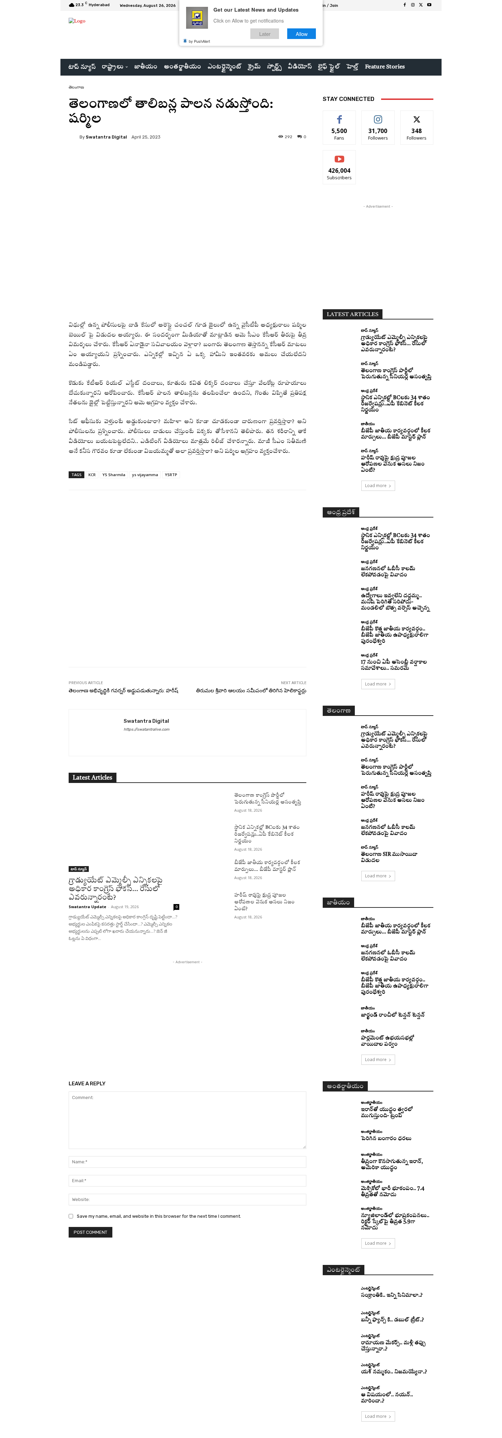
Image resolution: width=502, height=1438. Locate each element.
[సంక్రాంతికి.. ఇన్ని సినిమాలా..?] (339, 1292)
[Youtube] (429, 5)
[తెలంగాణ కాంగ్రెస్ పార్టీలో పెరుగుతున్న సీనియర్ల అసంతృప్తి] (212, 803)
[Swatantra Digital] (74, 136)
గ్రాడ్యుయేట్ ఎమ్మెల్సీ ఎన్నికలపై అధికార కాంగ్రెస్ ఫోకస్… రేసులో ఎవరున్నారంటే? (116, 889)
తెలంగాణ (76, 87)
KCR (92, 474)
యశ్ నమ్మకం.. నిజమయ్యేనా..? (394, 1372)
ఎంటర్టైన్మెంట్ (370, 1288)
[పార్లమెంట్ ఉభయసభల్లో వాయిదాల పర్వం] (339, 1037)
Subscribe (339, 155)
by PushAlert (199, 41)
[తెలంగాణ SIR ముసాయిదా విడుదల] (339, 853)
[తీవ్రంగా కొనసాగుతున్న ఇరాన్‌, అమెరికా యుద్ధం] (339, 1160)
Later (264, 33)
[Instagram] (413, 5)
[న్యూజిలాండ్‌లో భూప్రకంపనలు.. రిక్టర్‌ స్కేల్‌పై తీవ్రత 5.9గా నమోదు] (339, 1214)
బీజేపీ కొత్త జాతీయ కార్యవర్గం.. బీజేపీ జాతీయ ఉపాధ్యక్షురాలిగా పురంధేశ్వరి (394, 635)
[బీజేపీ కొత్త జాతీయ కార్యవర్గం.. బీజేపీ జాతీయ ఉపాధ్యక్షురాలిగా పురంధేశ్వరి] (339, 628)
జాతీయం (368, 424)
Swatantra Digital (106, 137)
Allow (302, 33)
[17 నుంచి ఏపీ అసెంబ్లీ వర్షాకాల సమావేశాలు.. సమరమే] (339, 661)
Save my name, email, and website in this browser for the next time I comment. (159, 1216)
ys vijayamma (145, 474)
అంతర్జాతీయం (371, 1102)
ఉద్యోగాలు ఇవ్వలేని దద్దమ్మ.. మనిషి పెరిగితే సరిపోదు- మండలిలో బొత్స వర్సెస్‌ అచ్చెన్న (395, 602)
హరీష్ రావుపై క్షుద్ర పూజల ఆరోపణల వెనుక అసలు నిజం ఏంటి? (264, 902)
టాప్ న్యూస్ (79, 868)
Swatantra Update (87, 906)
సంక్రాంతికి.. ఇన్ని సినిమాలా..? (391, 1295)
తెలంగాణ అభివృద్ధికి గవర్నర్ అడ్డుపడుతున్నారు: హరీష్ (123, 691)
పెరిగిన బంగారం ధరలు (386, 1138)
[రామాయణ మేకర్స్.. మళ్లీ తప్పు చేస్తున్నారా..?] (339, 1342)
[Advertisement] (187, 595)
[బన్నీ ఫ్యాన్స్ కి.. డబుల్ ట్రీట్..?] (339, 1317)
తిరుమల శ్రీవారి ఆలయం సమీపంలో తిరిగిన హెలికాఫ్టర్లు (251, 691)
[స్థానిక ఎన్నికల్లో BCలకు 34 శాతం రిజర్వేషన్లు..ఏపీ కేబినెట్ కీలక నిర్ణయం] (212, 835)
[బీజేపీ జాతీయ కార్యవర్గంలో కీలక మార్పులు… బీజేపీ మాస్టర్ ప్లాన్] (212, 871)
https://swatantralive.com (146, 729)
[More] (244, 160)
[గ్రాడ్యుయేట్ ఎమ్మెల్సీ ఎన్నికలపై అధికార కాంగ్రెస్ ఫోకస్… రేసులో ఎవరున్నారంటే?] (124, 832)
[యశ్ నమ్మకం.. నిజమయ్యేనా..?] (339, 1369)
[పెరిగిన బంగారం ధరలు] (339, 1135)
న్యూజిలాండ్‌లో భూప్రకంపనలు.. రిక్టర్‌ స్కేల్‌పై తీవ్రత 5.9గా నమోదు (395, 1222)
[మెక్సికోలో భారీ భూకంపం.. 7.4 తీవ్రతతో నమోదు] (339, 1187)
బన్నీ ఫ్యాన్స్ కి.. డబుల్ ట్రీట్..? (392, 1320)
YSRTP (171, 474)
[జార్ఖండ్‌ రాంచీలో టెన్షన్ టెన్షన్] (339, 1012)
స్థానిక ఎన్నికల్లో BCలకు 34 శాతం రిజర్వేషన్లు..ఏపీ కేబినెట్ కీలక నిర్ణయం (267, 834)
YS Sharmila (113, 474)
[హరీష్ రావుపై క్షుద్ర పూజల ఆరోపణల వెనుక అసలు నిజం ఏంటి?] (212, 903)
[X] (421, 5)
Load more (376, 485)
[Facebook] (405, 5)
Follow (378, 115)
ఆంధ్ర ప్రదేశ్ (369, 390)
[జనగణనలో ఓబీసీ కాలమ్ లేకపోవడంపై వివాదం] (339, 568)
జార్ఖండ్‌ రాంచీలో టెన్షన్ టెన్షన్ (393, 1015)
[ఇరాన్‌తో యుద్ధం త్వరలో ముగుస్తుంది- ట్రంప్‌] (339, 1108)
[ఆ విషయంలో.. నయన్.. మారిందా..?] (339, 1394)
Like (340, 115)
